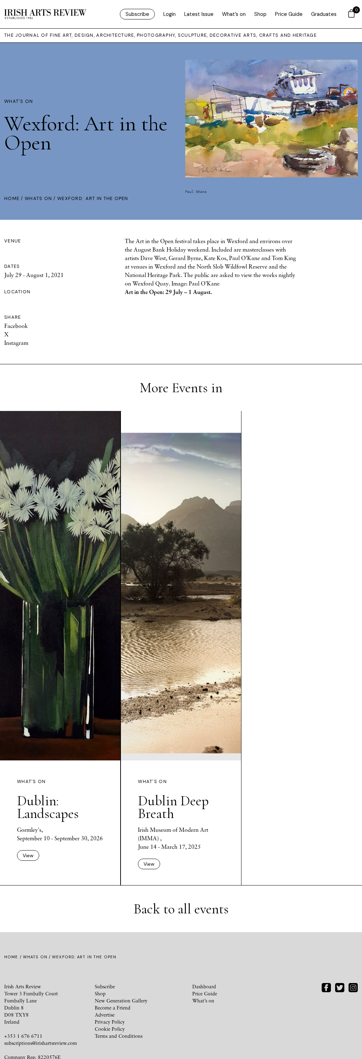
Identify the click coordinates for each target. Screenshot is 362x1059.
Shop (260, 14)
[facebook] (326, 987)
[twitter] (339, 987)
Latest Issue (199, 14)
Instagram (16, 342)
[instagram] (353, 987)
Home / (14, 198)
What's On (18, 101)
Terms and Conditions (118, 1036)
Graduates (324, 14)
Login (169, 14)
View (28, 855)
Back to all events (181, 908)
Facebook (16, 325)
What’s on (234, 14)
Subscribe (137, 14)
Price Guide (289, 14)
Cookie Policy (110, 1029)
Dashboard (204, 986)
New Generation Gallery (121, 1001)
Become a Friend (112, 1008)
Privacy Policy (110, 1022)
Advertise (105, 1015)
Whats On (38, 198)
